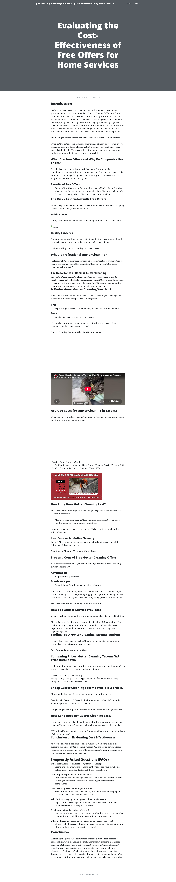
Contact (138, 3)
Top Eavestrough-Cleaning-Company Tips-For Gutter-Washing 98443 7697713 (74, 3)
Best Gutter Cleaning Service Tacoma (101, 465)
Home (129, 3)
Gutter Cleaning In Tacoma (101, 113)
